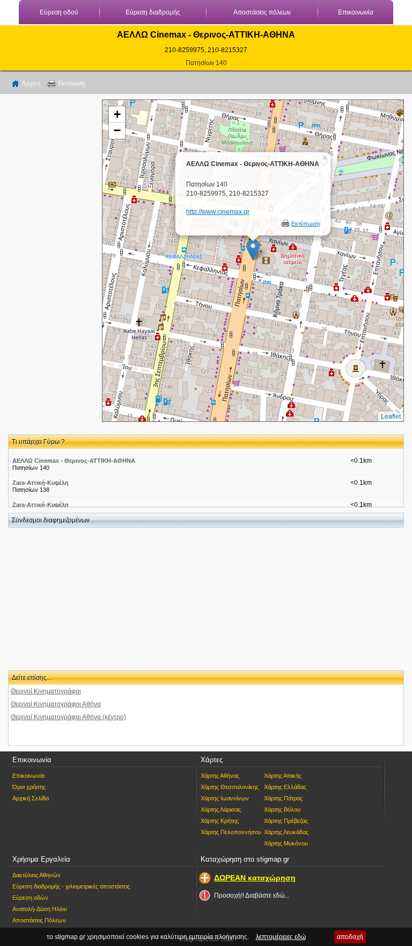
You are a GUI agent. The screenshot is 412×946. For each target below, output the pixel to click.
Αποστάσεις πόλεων (262, 12)
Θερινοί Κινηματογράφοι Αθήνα (56, 704)
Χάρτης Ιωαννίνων (225, 798)
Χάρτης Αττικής (282, 775)
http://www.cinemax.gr (217, 212)
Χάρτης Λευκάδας (286, 832)
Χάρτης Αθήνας (220, 775)
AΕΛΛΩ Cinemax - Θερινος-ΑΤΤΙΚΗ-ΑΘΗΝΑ (73, 460)
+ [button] (117, 114)
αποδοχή (350, 937)
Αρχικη (30, 83)
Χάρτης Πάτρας (283, 798)
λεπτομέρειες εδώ (281, 937)
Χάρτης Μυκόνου (286, 843)
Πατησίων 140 (206, 63)
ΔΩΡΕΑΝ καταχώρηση (255, 877)
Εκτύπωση (71, 83)
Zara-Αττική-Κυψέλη (40, 482)
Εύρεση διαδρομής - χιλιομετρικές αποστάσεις (71, 886)
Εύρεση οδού (59, 12)
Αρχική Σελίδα (30, 798)
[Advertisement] (51, 260)
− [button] (117, 130)
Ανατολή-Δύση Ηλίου (39, 909)
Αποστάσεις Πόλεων (39, 920)
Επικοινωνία (355, 12)
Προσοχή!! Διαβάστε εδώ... (251, 895)
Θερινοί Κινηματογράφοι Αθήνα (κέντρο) (68, 717)
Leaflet (391, 416)
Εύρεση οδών (30, 897)
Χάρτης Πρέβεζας (286, 821)
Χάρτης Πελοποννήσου (231, 832)
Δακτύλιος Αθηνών (36, 875)
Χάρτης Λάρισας (221, 809)
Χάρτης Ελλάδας (285, 787)
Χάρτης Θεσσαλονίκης (230, 787)
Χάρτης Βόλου (282, 809)
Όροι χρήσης (29, 787)
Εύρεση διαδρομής (153, 12)
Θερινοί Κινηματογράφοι (46, 691)
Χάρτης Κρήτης (220, 821)
